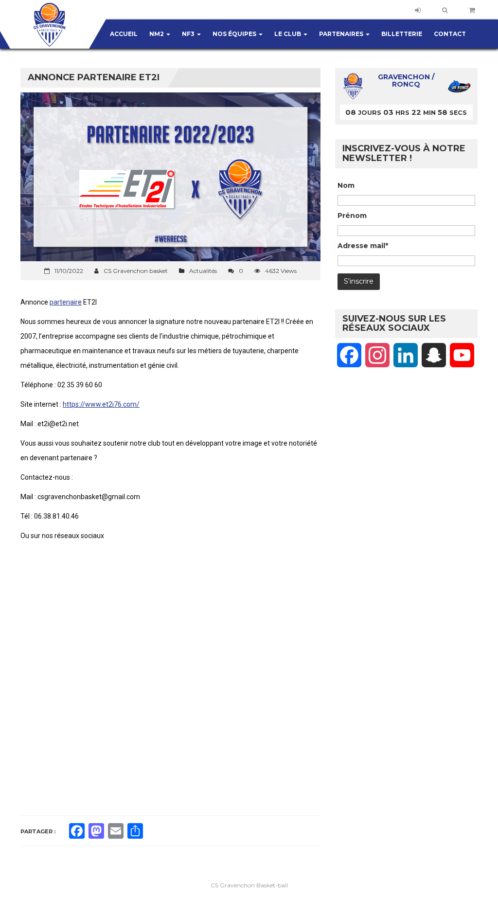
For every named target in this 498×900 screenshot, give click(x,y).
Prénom (352, 215)
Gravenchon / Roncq (406, 80)
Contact (450, 33)
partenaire (66, 302)
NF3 (189, 33)
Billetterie (401, 33)
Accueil (124, 33)
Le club (288, 33)
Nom (346, 185)
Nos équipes (235, 33)
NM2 (157, 33)
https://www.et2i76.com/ (101, 404)
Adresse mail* (363, 245)
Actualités (203, 270)
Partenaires (342, 33)
